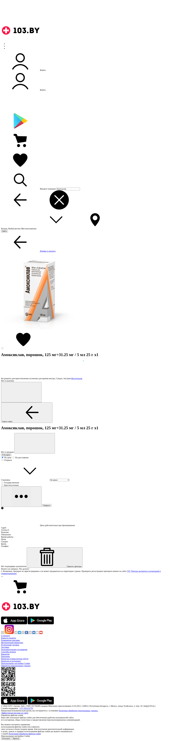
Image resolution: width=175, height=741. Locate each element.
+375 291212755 (26, 708)
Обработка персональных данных (16, 666)
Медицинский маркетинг (12, 642)
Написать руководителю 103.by (15, 659)
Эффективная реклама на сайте (14, 713)
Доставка (5, 647)
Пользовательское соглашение (14, 649)
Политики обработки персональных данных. (78, 711)
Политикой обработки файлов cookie (25, 734)
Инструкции (11, 48)
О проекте (5, 636)
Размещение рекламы (10, 640)
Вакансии (5, 654)
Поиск (9, 44)
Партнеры (5, 656)
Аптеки (9, 46)
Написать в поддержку (11, 661)
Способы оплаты (8, 652)
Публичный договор (10, 645)
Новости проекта (8, 638)
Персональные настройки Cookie (15, 663)
